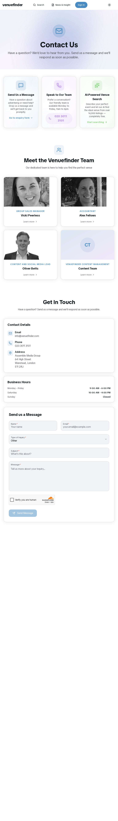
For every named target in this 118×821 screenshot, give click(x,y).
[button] (21, 102)
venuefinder (12, 4)
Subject (14, 451)
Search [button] (40, 5)
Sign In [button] (81, 5)
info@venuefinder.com (27, 336)
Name (13, 424)
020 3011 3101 (61, 118)
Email (65, 424)
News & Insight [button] (62, 5)
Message (15, 464)
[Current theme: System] (109, 5)
